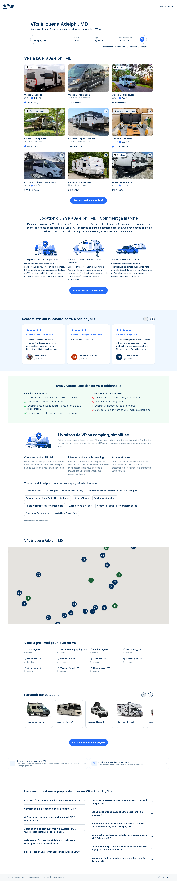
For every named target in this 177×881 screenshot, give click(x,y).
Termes (46, 877)
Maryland (133, 47)
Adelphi (144, 47)
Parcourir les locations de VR (88, 200)
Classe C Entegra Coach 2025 (86, 334)
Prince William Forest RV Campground (44, 505)
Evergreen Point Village (80, 505)
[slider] (34, 97)
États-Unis (121, 47)
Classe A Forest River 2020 (40, 334)
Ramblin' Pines (82, 498)
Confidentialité (58, 877)
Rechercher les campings (36, 520)
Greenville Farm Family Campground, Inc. (117, 505)
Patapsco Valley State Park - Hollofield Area (47, 498)
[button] (50, 39)
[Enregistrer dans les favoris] (62, 68)
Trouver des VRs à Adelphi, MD (88, 290)
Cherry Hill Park (33, 490)
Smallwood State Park (105, 498)
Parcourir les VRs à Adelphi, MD (88, 742)
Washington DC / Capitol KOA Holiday (65, 490)
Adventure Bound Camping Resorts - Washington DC (114, 490)
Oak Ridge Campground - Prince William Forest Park (51, 513)
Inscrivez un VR (166, 6)
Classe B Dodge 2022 (127, 334)
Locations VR (108, 47)
